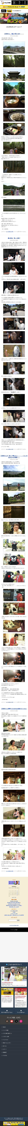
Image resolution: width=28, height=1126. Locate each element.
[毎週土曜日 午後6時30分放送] (14, 884)
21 (17, 893)
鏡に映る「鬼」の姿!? (14, 238)
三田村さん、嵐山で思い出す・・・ (14, 34)
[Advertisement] (14, 947)
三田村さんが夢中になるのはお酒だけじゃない (14, 708)
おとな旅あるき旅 (9, 231)
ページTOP (14, 930)
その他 (14, 912)
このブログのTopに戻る (14, 925)
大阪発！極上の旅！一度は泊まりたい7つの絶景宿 (14, 915)
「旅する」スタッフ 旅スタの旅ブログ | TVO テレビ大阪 (14, 18)
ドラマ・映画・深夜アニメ (7, 1033)
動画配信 (4, 1052)
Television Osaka (12, 1119)
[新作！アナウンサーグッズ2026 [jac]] (14, 7)
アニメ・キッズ (5, 1039)
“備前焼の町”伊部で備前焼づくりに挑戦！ (14, 905)
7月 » (15, 897)
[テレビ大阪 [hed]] (6, 2)
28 (17, 894)
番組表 (4, 1027)
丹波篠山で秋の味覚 (14, 901)
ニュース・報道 (5, 1030)
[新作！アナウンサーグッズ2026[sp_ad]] (14, 1124)
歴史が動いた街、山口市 (14, 906)
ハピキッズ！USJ (14, 913)
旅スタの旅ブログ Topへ (7, 1012)
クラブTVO (5, 1055)
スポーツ (4, 1049)
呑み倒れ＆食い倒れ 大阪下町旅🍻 (14, 902)
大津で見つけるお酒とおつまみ (14, 903)
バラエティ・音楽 (6, 1036)
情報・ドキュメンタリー (7, 1043)
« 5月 (13, 897)
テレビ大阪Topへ (21, 1012)
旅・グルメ (5, 1046)
